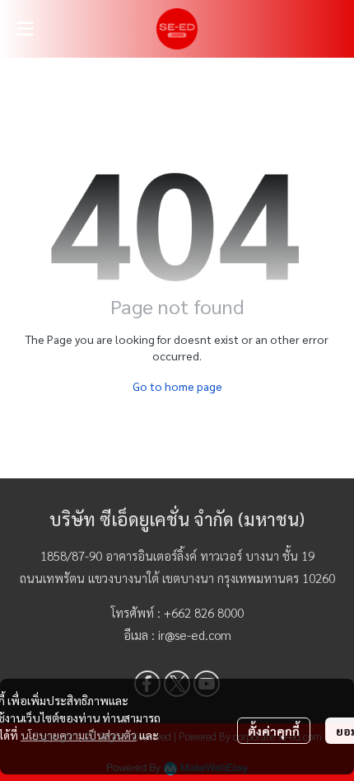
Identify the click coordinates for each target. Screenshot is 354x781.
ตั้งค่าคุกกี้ (274, 730)
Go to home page (177, 386)
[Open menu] (24, 28)
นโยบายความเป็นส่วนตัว (79, 734)
